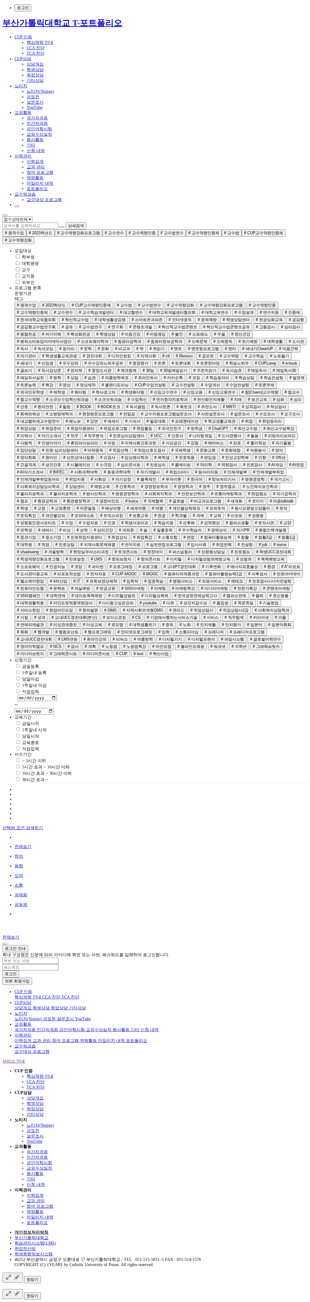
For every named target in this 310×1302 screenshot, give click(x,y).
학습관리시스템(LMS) (35, 1243)
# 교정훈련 (61, 508)
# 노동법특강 (134, 646)
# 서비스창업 (28, 610)
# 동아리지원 (206, 472)
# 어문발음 (86, 508)
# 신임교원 (193, 392)
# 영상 (65, 385)
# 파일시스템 (232, 639)
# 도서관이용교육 (32, 574)
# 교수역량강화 (18, 240)
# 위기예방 (248, 341)
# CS (136, 617)
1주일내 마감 (34, 685)
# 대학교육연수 (215, 312)
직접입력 (30, 692)
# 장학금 (195, 428)
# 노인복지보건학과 (260, 486)
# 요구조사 (290, 414)
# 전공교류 (105, 588)
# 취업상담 (26, 428)
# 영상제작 (86, 385)
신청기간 (23, 660)
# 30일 (148, 370)
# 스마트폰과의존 (147, 319)
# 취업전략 (222, 544)
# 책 (139, 348)
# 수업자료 (88, 523)
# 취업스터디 (177, 472)
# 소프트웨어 (28, 566)
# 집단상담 (26, 450)
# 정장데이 (153, 552)
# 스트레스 (198, 334)
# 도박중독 (222, 341)
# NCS (55, 646)
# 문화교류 (206, 450)
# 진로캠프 (240, 552)
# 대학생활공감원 (110, 319)
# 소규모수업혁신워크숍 (67, 399)
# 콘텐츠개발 (140, 327)
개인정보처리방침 (31, 1232)
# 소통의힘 (167, 537)
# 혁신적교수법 (75, 319)
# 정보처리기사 (222, 479)
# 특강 (47, 385)
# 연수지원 (269, 312)
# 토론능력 (26, 385)
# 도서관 (296, 341)
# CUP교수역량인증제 (263, 233)
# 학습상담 (244, 377)
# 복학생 (162, 457)
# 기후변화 (211, 566)
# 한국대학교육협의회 (36, 319)
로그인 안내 (15, 948)
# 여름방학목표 (115, 377)
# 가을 (280, 617)
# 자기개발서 (148, 472)
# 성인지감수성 (193, 603)
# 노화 (185, 624)
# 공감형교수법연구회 (36, 327)
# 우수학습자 (190, 530)
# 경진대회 (92, 356)
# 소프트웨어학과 (93, 341)
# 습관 (90, 377)
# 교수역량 (229, 356)
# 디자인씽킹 (119, 356)
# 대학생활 (273, 341)
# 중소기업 (51, 537)
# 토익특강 (26, 515)
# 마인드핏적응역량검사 (71, 603)
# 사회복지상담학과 (272, 610)
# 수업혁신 (137, 399)
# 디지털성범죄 (121, 595)
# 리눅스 (120, 639)
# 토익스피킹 (111, 515)
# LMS (96, 559)
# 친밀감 (127, 414)
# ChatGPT (218, 428)
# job (263, 544)
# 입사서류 (196, 544)
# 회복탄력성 (28, 414)
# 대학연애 (55, 595)
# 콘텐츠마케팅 (276, 588)
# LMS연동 (68, 639)
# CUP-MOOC (124, 574)
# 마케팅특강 (183, 588)
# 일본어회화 (279, 624)
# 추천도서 (207, 406)
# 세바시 (45, 530)
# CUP (121, 653)
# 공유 (67, 327)
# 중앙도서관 (99, 370)
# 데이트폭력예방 (86, 595)
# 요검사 (107, 457)
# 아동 (109, 443)
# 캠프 (22, 501)
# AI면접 (296, 465)
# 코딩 (76, 566)
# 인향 (260, 457)
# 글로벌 (176, 501)
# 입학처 (130, 581)
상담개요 (35, 64)
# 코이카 (256, 501)
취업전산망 (25, 1248)
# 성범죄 (244, 559)
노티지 (21, 86)
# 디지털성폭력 (154, 595)
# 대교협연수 (131, 312)
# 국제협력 (153, 501)
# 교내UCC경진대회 (34, 639)
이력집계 (35, 161)
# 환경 (269, 566)
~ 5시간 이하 (33, 760)
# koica (131, 501)
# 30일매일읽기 (173, 370)
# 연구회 (115, 327)
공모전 (33, 97)
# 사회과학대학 (84, 472)
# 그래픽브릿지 (266, 646)
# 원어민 (49, 457)
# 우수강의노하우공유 (103, 363)
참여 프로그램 (40, 172)
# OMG (110, 610)
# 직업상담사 (201, 610)
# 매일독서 (257, 370)
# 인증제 (292, 312)
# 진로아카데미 (286, 574)
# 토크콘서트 (126, 552)
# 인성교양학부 (235, 457)
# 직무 (72, 435)
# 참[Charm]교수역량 (260, 392)
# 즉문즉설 (243, 603)
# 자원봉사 (256, 450)
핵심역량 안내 (40, 42)
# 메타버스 (214, 443)
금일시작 (30, 723)
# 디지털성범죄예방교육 (209, 559)
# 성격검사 (251, 406)
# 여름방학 (143, 639)
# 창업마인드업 (59, 610)
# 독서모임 (43, 348)
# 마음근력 (288, 348)
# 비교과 (122, 348)
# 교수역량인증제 (203, 233)
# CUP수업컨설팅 (150, 385)
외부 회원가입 (17, 981)
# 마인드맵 (161, 646)
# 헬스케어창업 (30, 581)
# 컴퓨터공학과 (127, 341)
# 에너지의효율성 (242, 566)
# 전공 (160, 515)
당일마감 (30, 679)
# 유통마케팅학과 (226, 494)
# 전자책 (74, 370)
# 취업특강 (142, 537)
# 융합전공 (26, 334)
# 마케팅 (158, 588)
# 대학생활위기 (142, 624)
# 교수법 (231, 233)
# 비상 (65, 530)
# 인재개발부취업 (268, 472)
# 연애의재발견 (30, 624)
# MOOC (150, 574)
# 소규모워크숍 (108, 399)
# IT (76, 581)
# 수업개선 (210, 385)
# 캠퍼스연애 (234, 595)
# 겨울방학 (54, 552)
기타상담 (35, 80)
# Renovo (184, 356)
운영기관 (23, 293)
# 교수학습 (254, 356)
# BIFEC (57, 472)
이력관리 (23, 156)
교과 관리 (36, 167)
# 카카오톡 (173, 377)
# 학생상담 (105, 334)
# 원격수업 (14, 233)
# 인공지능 (55, 566)
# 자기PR (241, 530)
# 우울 (219, 334)
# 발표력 (297, 377)
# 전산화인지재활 (209, 399)
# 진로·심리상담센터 (60, 450)
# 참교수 (292, 392)
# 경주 (204, 486)
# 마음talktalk (282, 501)
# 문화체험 (231, 450)
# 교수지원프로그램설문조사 (166, 414)
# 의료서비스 (210, 581)
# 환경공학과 (45, 501)
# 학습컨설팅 (271, 377)
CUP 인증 (23, 37)
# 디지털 (174, 559)
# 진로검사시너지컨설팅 (270, 581)
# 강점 (193, 443)
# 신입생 (45, 363)
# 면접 (189, 537)
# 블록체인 (146, 479)
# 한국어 (195, 479)
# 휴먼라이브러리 (82, 443)
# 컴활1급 (286, 537)
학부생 (28, 257)
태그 (19, 299)
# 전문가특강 (245, 588)
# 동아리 (66, 348)
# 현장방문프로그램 (96, 414)
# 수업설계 (244, 312)
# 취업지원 (75, 479)
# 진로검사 (252, 465)
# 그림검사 (265, 327)
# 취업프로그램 (113, 428)
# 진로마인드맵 (30, 588)
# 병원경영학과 (125, 494)
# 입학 (164, 632)
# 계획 (90, 646)
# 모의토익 (215, 508)
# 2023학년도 (40, 233)
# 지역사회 (146, 356)
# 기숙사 (132, 421)
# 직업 (43, 544)
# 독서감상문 (49, 370)
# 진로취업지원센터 (84, 537)
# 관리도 (176, 610)
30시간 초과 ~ (34, 780)
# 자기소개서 (49, 435)
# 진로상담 (64, 544)
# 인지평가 (231, 624)
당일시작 (30, 736)
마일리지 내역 (40, 183)
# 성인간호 (51, 465)
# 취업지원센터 (80, 428)
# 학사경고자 (103, 392)
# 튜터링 (78, 392)
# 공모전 (206, 356)
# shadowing (28, 552)
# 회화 (22, 632)
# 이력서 (24, 435)
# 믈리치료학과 (63, 494)
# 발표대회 (156, 421)
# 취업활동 (142, 428)
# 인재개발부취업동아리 (38, 479)
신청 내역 (36, 150)
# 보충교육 (138, 515)
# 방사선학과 (94, 494)
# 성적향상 (210, 523)
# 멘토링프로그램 (203, 348)
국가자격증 (37, 118)
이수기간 (23, 754)
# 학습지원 (163, 523)
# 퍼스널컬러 (180, 552)
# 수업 (67, 523)
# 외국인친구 (169, 428)
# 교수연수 (114, 233)
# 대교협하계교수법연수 (38, 421)
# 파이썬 (96, 566)
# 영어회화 (26, 457)
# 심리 (296, 399)
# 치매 (236, 399)
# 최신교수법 (245, 428)
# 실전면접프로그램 (164, 544)
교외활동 (23, 112)
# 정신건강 (240, 334)
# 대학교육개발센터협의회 (172, 312)
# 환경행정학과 (76, 501)
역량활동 (35, 178)
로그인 (23, 7)
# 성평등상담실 (211, 552)
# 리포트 (234, 515)
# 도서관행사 (229, 435)
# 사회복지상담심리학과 (38, 486)
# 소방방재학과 (59, 414)
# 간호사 (175, 435)
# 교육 (215, 515)
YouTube (34, 107)
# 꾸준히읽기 (204, 370)
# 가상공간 (171, 443)
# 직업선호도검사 (149, 450)
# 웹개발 (41, 632)
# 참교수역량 (28, 399)
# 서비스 (211, 617)
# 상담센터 (75, 486)
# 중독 (167, 624)
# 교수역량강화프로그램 (78, 233)
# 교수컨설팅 (183, 385)
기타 (31, 145)
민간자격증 (37, 123)
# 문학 (86, 348)
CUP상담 (23, 59)
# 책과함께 (127, 370)
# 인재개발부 (235, 472)
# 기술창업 (269, 603)
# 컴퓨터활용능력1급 (223, 574)
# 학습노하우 (237, 363)
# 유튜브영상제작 (101, 581)
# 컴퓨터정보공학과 (164, 341)
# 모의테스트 (82, 515)
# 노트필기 (279, 356)
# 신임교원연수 (222, 392)
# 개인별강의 (53, 515)
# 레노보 (73, 421)
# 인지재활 (206, 624)
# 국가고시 (280, 479)
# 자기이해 (51, 334)
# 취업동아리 (270, 421)
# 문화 (103, 348)
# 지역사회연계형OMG (143, 610)
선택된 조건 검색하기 (22, 828)
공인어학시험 (39, 129)
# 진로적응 (185, 457)
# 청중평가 (138, 363)
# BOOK (84, 406)
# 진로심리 (156, 465)
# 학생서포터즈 (134, 523)
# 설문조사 (240, 414)
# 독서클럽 (135, 406)
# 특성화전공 (78, 334)
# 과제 (198, 515)
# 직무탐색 (234, 617)
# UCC (156, 435)
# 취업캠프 (257, 494)
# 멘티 (230, 348)
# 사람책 (24, 443)
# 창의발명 (88, 610)
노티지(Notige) (40, 91)
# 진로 (235, 443)
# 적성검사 (276, 406)
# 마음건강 (130, 334)
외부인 (28, 282)
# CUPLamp (265, 363)
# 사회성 (98, 479)
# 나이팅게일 (200, 435)
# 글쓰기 (24, 370)
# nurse (279, 544)
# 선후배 (187, 523)
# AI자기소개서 (30, 472)
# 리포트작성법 (67, 574)
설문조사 (35, 102)
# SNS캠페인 (28, 595)
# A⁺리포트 (290, 566)
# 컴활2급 (263, 537)
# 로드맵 (115, 624)
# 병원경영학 (253, 479)
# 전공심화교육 (269, 319)
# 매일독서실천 (30, 377)
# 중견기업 (26, 537)
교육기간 (23, 717)
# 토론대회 (181, 363)
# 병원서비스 (181, 581)
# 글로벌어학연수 (265, 639)
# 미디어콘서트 (96, 653)
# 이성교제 (92, 624)
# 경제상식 (217, 530)
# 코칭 (194, 377)
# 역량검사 (227, 465)
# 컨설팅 (245, 544)
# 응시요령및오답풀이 (250, 508)
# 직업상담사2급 (234, 610)
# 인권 (109, 523)
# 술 (143, 530)
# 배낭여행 (111, 508)
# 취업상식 (117, 537)
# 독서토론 (160, 406)
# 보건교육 (257, 399)
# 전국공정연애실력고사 (195, 595)
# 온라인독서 (146, 377)
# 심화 (278, 399)
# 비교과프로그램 (205, 501)
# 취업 (247, 421)
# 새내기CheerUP (257, 348)
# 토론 (160, 363)
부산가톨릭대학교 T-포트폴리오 (62, 23)
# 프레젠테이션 (185, 421)
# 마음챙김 (156, 334)
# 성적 (82, 530)
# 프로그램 (148, 566)
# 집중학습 (153, 581)
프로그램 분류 (28, 288)
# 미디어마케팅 (214, 588)
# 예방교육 (100, 486)
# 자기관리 (26, 356)
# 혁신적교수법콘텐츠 (177, 327)
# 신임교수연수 (163, 392)
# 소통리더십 (187, 632)
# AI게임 (275, 465)
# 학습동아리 (217, 377)
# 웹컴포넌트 (66, 632)
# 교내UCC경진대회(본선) (74, 617)
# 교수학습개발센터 (96, 312)
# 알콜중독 (163, 530)
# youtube (148, 603)
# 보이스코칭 (114, 617)
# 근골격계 (26, 465)
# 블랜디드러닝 (115, 385)
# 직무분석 (94, 435)
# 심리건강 (103, 530)
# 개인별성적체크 (184, 508)
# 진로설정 (75, 559)
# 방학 (55, 377)
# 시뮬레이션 (78, 465)
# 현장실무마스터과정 (89, 552)
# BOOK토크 (108, 406)
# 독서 (22, 348)
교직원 (28, 276)
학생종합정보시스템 (34, 1254)
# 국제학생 (180, 450)
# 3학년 (278, 457)
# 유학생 (24, 530)
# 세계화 (234, 501)
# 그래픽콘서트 (63, 653)
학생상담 (35, 69)
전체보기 (10, 937)
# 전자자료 (96, 574)
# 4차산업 (58, 581)
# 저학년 (239, 646)
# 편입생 (208, 457)
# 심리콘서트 (128, 465)
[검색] (62, 227)
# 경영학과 (183, 486)
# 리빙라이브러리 (280, 435)
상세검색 (76, 225)
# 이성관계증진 (63, 624)
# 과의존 (126, 530)
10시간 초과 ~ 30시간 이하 (46, 773)
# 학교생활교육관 (220, 421)
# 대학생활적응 (30, 603)
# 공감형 (296, 319)
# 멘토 (176, 348)
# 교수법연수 (171, 233)
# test (138, 653)
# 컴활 (243, 537)
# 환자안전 (43, 406)
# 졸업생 (220, 603)
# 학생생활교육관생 (59, 356)
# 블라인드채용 (190, 646)
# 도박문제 (197, 341)
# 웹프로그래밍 (97, 632)
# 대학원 (24, 544)
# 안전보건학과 (191, 494)
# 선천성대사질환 (78, 457)
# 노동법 (109, 646)
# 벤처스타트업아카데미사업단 (44, 341)
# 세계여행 (136, 508)
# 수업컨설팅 (237, 385)
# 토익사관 (264, 523)
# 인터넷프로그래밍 (134, 632)
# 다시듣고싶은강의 (116, 603)
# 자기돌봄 (281, 443)
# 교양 (285, 523)
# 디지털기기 (170, 639)
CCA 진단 (36, 48)
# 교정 (39, 508)
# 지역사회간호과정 (138, 443)
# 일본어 (254, 624)
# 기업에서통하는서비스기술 (172, 617)
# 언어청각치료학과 (170, 399)
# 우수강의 (68, 363)
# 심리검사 (290, 327)
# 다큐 (168, 603)
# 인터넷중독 (180, 319)
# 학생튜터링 (132, 392)
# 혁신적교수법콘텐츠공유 (226, 327)
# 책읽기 (157, 348)
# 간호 (22, 406)
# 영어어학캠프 (30, 646)
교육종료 (30, 742)
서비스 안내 (13, 1061)
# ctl (166, 356)
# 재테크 (235, 581)
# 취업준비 (51, 428)
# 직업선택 (118, 450)
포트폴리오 (37, 189)
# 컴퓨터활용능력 (216, 537)
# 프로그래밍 (121, 566)
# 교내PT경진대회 (180, 566)
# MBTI (229, 406)
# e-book (289, 363)
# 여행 (157, 508)
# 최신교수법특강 (278, 428)
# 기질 (22, 617)
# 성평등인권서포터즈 (36, 523)
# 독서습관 (232, 370)
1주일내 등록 (34, 672)
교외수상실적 (39, 134)
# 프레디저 (214, 632)
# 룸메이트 (181, 465)
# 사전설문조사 (211, 414)
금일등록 (30, 666)
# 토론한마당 (208, 363)
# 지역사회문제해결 (98, 544)
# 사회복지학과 (158, 494)
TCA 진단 (36, 53)
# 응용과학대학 (117, 472)
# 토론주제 (264, 385)
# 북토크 (184, 406)
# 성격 (39, 617)
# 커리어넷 (259, 617)
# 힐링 (65, 406)
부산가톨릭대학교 (31, 1237)
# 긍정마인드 (107, 501)
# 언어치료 (130, 544)
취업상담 (35, 75)
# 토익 (281, 508)
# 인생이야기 (49, 443)
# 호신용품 (279, 595)
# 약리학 (204, 465)
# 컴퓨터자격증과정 (181, 574)
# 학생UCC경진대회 (273, 552)
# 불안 (177, 334)
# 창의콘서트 (148, 559)
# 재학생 (57, 392)
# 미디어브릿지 (30, 653)
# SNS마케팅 (133, 588)
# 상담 (72, 377)
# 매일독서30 (284, 370)
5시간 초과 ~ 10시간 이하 (45, 767)
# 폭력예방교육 (271, 559)
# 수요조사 (265, 414)
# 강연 (92, 421)
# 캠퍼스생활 (237, 523)
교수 (25, 270)
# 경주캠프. (226, 486)
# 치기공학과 (284, 494)
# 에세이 (111, 421)
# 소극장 (103, 465)
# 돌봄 (253, 435)
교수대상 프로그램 (44, 199)
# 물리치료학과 (30, 494)
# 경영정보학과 (154, 486)
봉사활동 (35, 140)
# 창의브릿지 (119, 559)
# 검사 (73, 646)
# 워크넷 (218, 646)
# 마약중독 (93, 450)
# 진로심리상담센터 (127, 435)
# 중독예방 (207, 319)
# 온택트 (57, 588)
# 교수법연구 (90, 327)
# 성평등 (256, 515)
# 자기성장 (121, 479)
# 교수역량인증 (142, 233)
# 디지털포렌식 (201, 639)
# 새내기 (24, 363)
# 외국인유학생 (30, 392)
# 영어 (277, 450)
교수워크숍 (25, 194)
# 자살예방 (80, 588)
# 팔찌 (257, 595)
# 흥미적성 (256, 443)
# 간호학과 (125, 486)
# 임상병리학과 (134, 457)
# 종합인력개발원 (271, 530)
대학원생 (30, 263)
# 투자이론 (171, 479)
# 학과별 (179, 515)
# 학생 (22, 508)
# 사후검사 (257, 574)
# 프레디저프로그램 (247, 632)
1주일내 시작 (34, 730)
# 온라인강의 (95, 639)
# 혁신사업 (159, 653)
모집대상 (23, 250)
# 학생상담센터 (236, 319)
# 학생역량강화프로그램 (38, 559)
